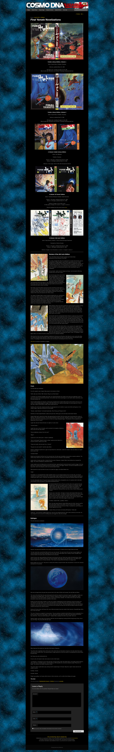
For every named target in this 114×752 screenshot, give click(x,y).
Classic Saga (41, 10)
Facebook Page (53, 736)
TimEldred (43, 17)
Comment (35, 693)
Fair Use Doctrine (74, 738)
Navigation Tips (64, 736)
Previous (77, 14)
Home (48, 736)
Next (82, 14)
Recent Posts (34, 10)
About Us (58, 736)
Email (35, 719)
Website (34, 725)
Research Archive (49, 10)
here (66, 207)
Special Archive (58, 10)
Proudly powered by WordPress (57, 747)
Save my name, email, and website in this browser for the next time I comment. (47, 728)
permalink (61, 681)
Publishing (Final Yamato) (44, 681)
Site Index (65, 10)
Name (35, 712)
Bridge (28, 10)
